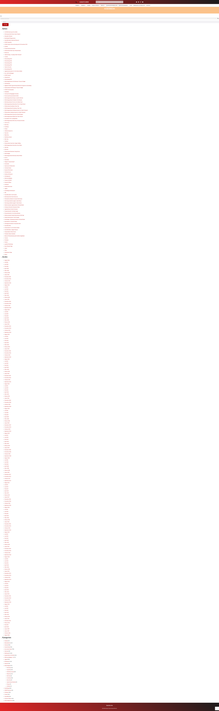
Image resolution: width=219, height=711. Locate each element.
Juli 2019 (6, 435)
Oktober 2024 (7, 305)
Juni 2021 (6, 387)
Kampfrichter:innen (8, 186)
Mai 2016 (6, 513)
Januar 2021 (7, 398)
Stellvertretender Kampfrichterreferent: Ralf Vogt (14, 215)
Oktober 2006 (7, 632)
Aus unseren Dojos (8, 649)
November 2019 (8, 427)
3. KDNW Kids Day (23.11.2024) (11, 31)
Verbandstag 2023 (8, 58)
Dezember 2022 (8, 350)
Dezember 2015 (8, 523)
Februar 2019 (7, 445)
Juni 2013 (6, 585)
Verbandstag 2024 (8, 60)
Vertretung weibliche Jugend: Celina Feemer (13, 202)
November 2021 (8, 377)
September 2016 (8, 505)
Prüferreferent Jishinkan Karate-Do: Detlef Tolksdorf (15, 112)
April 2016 (7, 515)
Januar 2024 (7, 324)
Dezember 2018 (8, 449)
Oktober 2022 (7, 354)
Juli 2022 (6, 361)
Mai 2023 (6, 340)
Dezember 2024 (8, 301)
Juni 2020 (6, 412)
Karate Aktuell (7, 647)
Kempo (6, 128)
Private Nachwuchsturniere (10, 48)
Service (6, 157)
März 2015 (7, 542)
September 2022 (8, 357)
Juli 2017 (6, 484)
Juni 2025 (6, 289)
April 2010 (7, 626)
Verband (6, 644)
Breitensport (7, 661)
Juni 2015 (6, 536)
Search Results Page (8, 246)
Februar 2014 (7, 569)
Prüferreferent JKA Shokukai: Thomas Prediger (14, 87)
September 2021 (8, 381)
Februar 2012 (7, 616)
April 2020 (7, 416)
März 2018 (7, 468)
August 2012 (7, 604)
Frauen (6, 694)
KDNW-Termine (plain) (9, 89)
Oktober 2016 (7, 503)
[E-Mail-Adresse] (137, 2)
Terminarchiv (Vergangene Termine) (11, 93)
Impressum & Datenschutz (10, 165)
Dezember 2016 (8, 499)
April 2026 (7, 268)
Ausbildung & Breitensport (10, 190)
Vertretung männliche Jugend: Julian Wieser (13, 200)
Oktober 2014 (7, 552)
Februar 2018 (7, 470)
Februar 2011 (7, 622)
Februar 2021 (7, 396)
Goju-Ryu (6, 147)
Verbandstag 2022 (8, 69)
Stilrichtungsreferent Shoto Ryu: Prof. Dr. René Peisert (15, 104)
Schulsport (7, 184)
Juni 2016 (6, 511)
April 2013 (7, 589)
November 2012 (8, 597)
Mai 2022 (6, 365)
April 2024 (7, 317)
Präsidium (6, 239)
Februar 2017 (7, 495)
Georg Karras (7, 77)
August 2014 (7, 556)
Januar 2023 (7, 348)
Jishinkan (8, 686)
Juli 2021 (6, 385)
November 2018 (8, 451)
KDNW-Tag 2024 (8, 42)
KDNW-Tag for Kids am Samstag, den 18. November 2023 (16, 44)
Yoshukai (6, 141)
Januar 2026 (7, 274)
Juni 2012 (6, 608)
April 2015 (7, 540)
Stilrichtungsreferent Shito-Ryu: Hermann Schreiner (15, 120)
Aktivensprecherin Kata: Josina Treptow (12, 34)
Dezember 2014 (8, 548)
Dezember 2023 (8, 326)
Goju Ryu (8, 669)
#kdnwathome (7, 642)
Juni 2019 (6, 437)
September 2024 (8, 307)
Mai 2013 (6, 587)
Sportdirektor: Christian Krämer (11, 221)
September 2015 (8, 530)
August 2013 (7, 581)
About (6, 254)
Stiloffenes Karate (8, 137)
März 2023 (7, 344)
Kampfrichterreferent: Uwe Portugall (12, 217)
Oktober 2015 (7, 527)
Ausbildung (7, 688)
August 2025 (7, 284)
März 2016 (7, 517)
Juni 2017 (6, 486)
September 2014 (8, 554)
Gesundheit (7, 696)
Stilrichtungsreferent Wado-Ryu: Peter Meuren (14, 116)
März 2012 (7, 614)
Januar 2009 (7, 628)
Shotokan (6, 149)
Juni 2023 (6, 338)
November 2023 (8, 328)
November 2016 (8, 501)
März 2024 (7, 319)
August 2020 (7, 408)
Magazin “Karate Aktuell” (10, 161)
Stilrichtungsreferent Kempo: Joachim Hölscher (14, 97)
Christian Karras (8, 172)
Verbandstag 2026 (8, 64)
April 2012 (7, 612)
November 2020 (8, 402)
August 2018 (7, 457)
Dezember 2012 (8, 595)
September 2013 (8, 579)
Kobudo (6, 46)
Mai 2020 (6, 414)
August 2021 (7, 383)
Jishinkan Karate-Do (9, 130)
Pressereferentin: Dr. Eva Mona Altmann (12, 213)
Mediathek (7, 91)
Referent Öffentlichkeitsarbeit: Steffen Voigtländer (15, 235)
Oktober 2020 (7, 404)
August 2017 (7, 482)
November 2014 (8, 550)
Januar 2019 (7, 447)
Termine (6, 237)
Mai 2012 (6, 610)
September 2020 (8, 406)
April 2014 (7, 565)
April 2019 (7, 441)
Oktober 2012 (7, 600)
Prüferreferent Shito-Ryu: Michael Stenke (13, 50)
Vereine (6, 242)
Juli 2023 (6, 336)
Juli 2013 (6, 583)
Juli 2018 (6, 459)
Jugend (6, 188)
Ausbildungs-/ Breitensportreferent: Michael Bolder (15, 219)
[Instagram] (141, 2)
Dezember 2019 (8, 424)
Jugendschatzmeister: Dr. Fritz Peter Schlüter (13, 71)
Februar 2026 (7, 272)
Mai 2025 (6, 291)
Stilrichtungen (7, 153)
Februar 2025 (7, 297)
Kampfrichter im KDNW (9, 655)
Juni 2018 (6, 462)
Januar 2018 (7, 472)
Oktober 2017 (7, 478)
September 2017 (8, 480)
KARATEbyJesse (8, 690)
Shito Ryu (8, 675)
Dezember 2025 (8, 276)
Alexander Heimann (8, 36)
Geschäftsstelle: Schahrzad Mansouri (12, 40)
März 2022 (7, 369)
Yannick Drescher (8, 67)
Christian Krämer (8, 167)
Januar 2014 (7, 571)
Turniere (6, 56)
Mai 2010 (6, 624)
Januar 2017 (7, 497)
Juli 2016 (6, 509)
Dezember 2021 (8, 375)
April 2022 (7, 367)
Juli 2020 (6, 410)
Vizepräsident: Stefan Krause (10, 231)
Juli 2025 (6, 287)
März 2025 (7, 295)
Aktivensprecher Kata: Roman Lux (11, 196)
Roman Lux (7, 52)
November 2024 (8, 303)
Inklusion (6, 663)
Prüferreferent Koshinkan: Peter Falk (12, 106)
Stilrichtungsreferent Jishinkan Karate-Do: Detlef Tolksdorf (16, 110)
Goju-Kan (6, 132)
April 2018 (7, 466)
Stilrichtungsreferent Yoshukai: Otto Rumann (13, 99)
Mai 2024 (6, 315)
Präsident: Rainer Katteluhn (10, 233)
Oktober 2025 (7, 280)
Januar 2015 (7, 546)
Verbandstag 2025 (8, 62)
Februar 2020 (7, 420)
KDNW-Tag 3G (8, 75)
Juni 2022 (6, 363)
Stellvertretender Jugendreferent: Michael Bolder (14, 204)
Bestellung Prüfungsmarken (10, 38)
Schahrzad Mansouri (9, 174)
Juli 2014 (6, 558)
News (6, 250)
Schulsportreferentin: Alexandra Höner (12, 207)
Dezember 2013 (8, 573)
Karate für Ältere (8, 182)
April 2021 (7, 392)
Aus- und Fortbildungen (9, 73)
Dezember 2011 (8, 620)
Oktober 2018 (7, 453)
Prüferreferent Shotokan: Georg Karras (12, 151)
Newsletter (7, 159)
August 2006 (7, 635)
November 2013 (8, 575)
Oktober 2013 (7, 577)
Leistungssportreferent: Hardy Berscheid (13, 223)
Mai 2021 (6, 389)
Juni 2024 (6, 313)
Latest (6, 248)
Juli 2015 (6, 534)
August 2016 (7, 507)
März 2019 (7, 443)
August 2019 (7, 433)
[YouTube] (143, 2)
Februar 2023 (7, 346)
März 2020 (7, 418)
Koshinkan (7, 126)
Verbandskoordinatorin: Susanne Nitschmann (13, 198)
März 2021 (7, 394)
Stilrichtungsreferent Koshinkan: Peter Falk (13, 108)
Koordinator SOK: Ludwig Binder (11, 118)
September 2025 (8, 282)
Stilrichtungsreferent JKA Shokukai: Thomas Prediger (15, 81)
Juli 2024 (6, 311)
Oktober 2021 (7, 379)
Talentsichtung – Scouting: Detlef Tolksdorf (13, 54)
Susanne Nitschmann (9, 169)
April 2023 (7, 342)
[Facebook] (139, 2)
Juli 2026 (6, 262)
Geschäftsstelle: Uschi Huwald (11, 194)
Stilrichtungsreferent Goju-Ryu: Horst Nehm (13, 145)
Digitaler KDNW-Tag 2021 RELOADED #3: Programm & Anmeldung (18, 85)
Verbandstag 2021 (8, 79)
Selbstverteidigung (8, 178)
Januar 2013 (7, 593)
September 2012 (8, 602)
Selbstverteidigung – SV (9, 657)
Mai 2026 (6, 266)
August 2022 (7, 359)
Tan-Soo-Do (7, 122)
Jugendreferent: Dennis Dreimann (11, 209)
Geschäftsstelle (8, 225)
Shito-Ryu (6, 139)
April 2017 (7, 490)
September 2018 (8, 455)
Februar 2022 (7, 371)
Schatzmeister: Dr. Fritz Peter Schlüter (12, 227)
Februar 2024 (7, 322)
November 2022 (8, 352)
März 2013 (7, 591)
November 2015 (8, 525)
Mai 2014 (6, 562)
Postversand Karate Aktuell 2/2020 (11, 95)
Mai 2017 (6, 488)
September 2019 (8, 431)
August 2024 (7, 309)
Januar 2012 (7, 618)
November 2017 (8, 476)
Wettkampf (7, 653)
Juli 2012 (6, 606)
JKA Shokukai (7, 83)
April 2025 (7, 293)
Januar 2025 (7, 299)
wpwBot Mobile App (9, 244)
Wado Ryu (9, 673)
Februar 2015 (7, 544)
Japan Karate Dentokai (11, 682)
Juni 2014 (6, 560)
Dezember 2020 (8, 400)
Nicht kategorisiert (8, 700)
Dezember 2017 (8, 474)
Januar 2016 (7, 521)
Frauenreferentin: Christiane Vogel (11, 211)
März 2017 (7, 492)
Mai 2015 (6, 538)
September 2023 (8, 332)
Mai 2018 (6, 464)
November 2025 (8, 278)
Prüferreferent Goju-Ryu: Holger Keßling (13, 143)
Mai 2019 (6, 439)
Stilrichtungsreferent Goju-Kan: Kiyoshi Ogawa (14, 114)
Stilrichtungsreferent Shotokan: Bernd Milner (13, 155)
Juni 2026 (6, 264)
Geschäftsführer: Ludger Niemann (11, 229)
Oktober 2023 (7, 330)
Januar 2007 (7, 630)
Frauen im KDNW (8, 180)
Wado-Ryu (7, 134)
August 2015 (7, 532)
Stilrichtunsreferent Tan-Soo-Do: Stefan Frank (13, 102)
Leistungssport (7, 176)
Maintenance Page (8, 252)
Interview (6, 651)
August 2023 (7, 334)
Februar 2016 (7, 519)
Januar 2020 (7, 422)
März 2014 (7, 567)
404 (5, 192)
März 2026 (7, 270)
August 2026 (7, 260)
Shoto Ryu (6, 124)
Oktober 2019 (7, 429)
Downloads (7, 163)
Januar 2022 (7, 373)
